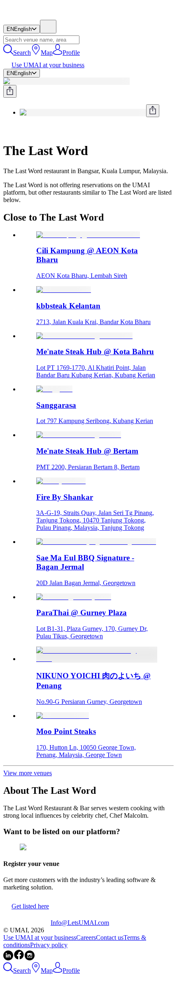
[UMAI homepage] (27, 15)
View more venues (27, 772)
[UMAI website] (27, 922)
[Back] (6, 130)
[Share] (9, 91)
